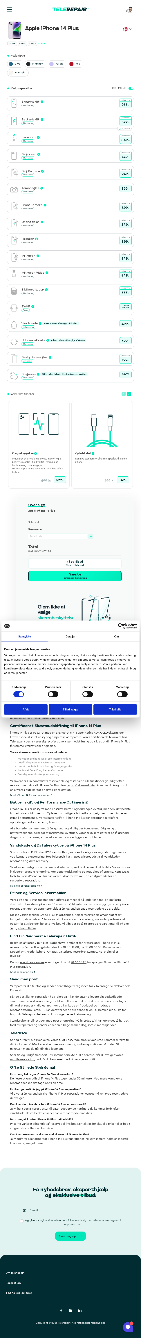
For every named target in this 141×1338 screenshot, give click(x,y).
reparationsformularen (25, 1010)
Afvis (26, 709)
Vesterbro (79, 951)
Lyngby (92, 951)
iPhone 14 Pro (27, 928)
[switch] (53, 694)
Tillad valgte (70, 709)
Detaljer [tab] (71, 636)
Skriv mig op (67, 1236)
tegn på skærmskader (81, 785)
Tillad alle (115, 709)
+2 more (42, 43)
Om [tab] (116, 636)
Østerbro (65, 951)
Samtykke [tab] (24, 636)
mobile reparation (22, 1059)
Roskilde (15, 956)
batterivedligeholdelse (25, 832)
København (17, 951)
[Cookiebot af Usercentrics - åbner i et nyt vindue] (121, 626)
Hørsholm (105, 951)
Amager (52, 951)
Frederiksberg (36, 951)
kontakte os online (32, 962)
